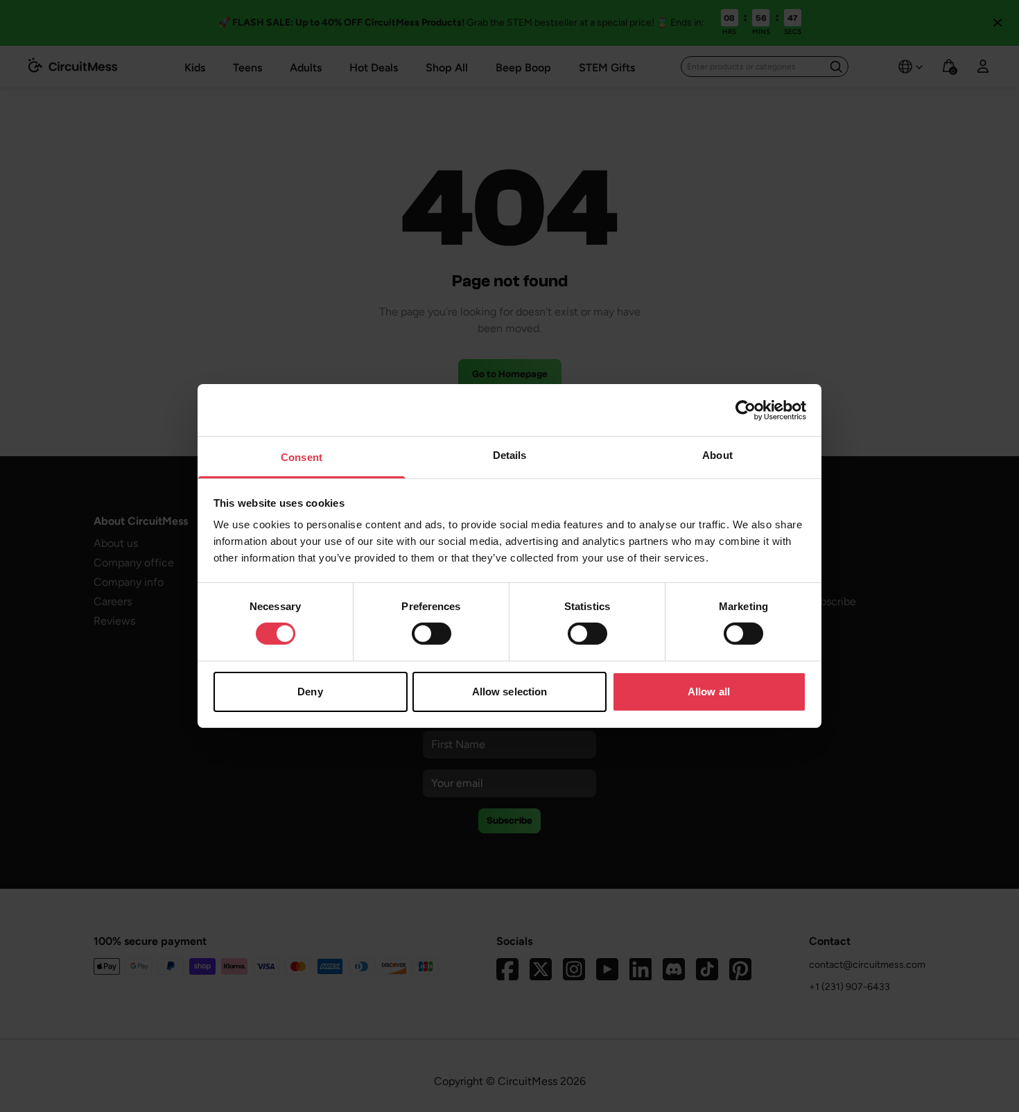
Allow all (709, 691)
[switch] (431, 634)
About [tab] (717, 455)
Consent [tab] (301, 457)
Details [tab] (510, 455)
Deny (309, 691)
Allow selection (510, 691)
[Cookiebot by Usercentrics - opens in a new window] (745, 409)
